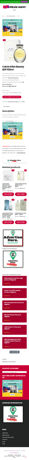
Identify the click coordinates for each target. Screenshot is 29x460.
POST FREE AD (21, 152)
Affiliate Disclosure (8, 437)
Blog (3, 441)
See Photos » (7, 283)
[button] (14, 352)
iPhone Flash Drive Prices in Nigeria (14, 303)
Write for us (5, 435)
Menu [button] (14, 10)
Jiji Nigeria (16, 452)
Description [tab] (6, 106)
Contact (4, 439)
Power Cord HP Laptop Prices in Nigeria (12, 291)
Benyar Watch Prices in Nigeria (12, 315)
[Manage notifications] (26, 457)
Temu (23, 101)
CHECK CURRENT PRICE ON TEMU (12, 97)
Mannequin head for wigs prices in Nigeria (13, 279)
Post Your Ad (24, 1)
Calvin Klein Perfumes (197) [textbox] (14, 372)
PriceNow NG (14, 6)
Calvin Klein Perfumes (13, 101)
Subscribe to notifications (9, 361)
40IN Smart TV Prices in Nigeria (12, 328)
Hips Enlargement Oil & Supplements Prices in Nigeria (12, 341)
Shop (3, 443)
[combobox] (14, 372)
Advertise (5, 433)
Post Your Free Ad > (13, 77)
